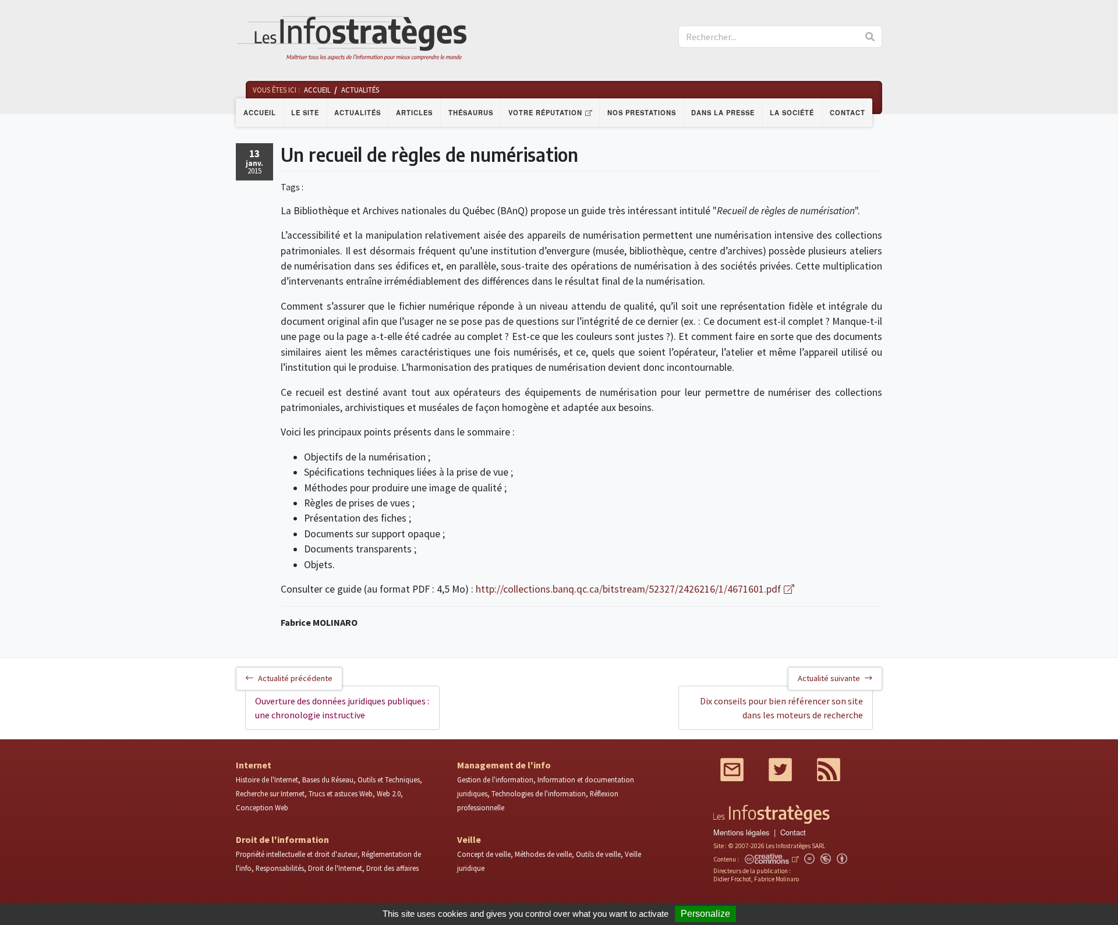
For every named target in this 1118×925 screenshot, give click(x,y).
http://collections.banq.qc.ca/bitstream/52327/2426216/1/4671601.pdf (628, 589)
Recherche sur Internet (270, 793)
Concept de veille (484, 854)
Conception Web (262, 807)
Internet (253, 765)
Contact (847, 112)
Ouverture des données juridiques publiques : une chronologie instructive (342, 708)
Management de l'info (504, 765)
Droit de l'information (282, 839)
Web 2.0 (389, 793)
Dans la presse (723, 112)
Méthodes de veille (543, 854)
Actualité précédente (295, 678)
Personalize (705, 914)
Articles (414, 112)
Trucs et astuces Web (341, 793)
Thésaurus (470, 112)
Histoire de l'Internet (267, 779)
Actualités (357, 112)
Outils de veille (598, 854)
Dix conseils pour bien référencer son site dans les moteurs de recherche (781, 708)
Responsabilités (280, 868)
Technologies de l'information (538, 793)
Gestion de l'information (495, 779)
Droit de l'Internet (335, 868)
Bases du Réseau (327, 779)
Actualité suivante (829, 678)
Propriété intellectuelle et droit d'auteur (297, 854)
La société (792, 112)
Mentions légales (741, 832)
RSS (828, 769)
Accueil (259, 112)
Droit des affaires (392, 868)
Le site (305, 112)
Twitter (780, 769)
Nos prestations (641, 112)
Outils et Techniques (389, 779)
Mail (732, 769)
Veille (469, 839)
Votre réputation (545, 112)
